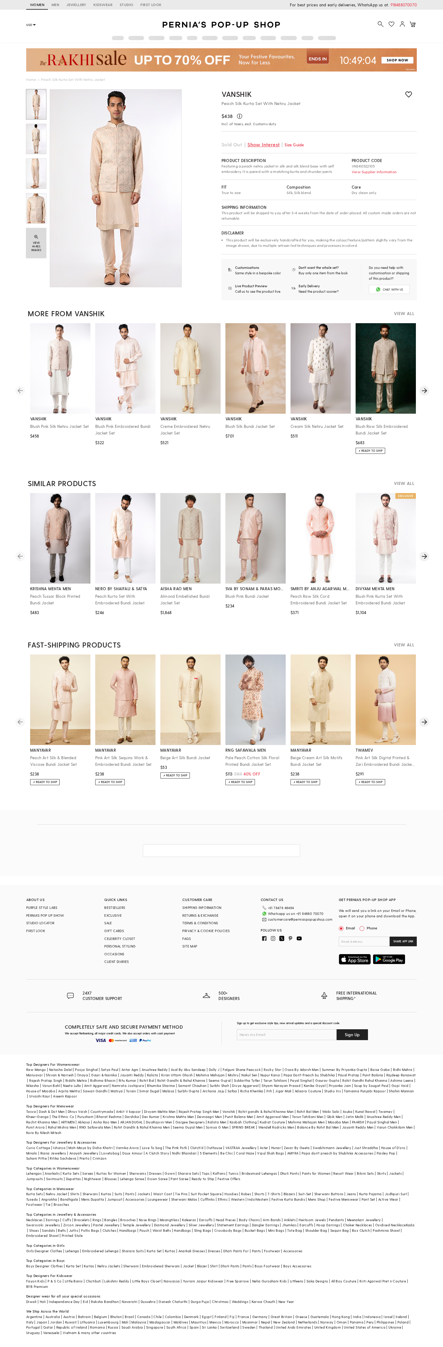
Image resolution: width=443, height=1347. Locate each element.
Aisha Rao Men (105, 1122)
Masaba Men (338, 1122)
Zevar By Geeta (297, 1148)
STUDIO (126, 4)
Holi (43, 1302)
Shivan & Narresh (60, 1075)
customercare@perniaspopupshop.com (300, 919)
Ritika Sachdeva (63, 1158)
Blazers (289, 1194)
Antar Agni (130, 1070)
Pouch (144, 1230)
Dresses (155, 1173)
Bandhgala (69, 1199)
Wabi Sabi (331, 1111)
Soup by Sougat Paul (371, 1085)
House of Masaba (40, 1091)
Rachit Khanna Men (42, 1122)
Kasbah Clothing (243, 1122)
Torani (131, 1091)
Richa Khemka (251, 1091)
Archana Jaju (214, 1091)
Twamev (385, 1111)
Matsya (117, 1091)
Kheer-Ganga (37, 1117)
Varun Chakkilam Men (395, 1127)
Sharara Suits (133, 1251)
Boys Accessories (297, 1266)
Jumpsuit (114, 1199)
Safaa (232, 1091)
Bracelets (82, 1220)
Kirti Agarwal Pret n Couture (383, 1281)
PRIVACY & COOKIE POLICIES (206, 931)
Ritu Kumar (128, 1080)
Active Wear (388, 1199)
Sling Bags (202, 1230)
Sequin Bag (339, 1230)
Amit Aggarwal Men (272, 1117)
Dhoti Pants (289, 1173)
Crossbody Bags (228, 1230)
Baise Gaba (380, 1070)
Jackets (395, 1173)
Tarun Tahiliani (275, 1080)
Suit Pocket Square (206, 1194)
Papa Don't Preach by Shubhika (309, 1075)
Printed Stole (72, 1235)
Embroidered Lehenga (100, 1251)
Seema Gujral (220, 1080)
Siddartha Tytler (247, 1080)
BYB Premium (37, 1286)
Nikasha (32, 1085)
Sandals (48, 1230)
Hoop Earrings (328, 1225)
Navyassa (172, 1281)
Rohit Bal (147, 1080)
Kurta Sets (71, 1173)
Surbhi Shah (219, 1085)
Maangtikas (169, 1220)
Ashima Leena (401, 1080)
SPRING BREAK (243, 1127)
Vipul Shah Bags (270, 1153)
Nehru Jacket (56, 1194)
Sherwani (90, 1194)
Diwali (31, 1302)
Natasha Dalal (60, 1070)
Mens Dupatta (92, 1199)
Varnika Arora (127, 1148)
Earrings (52, 1220)
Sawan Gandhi (95, 1091)
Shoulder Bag (316, 1230)
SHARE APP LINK (403, 941)
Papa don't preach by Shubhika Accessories (337, 1153)
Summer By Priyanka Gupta (344, 1070)
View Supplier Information (374, 172)
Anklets (290, 1220)
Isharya (59, 1148)
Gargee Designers (190, 1122)
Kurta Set (154, 1251)
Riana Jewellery (53, 1153)
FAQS (186, 939)
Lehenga (72, 1251)
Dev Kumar (151, 1117)
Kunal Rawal (365, 1111)
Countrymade (101, 1111)
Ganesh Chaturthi (173, 1302)
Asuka (347, 1111)
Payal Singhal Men (382, 1122)
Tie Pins (181, 1194)
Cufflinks (207, 1199)
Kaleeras (189, 1220)
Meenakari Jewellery (364, 1220)
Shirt (214, 1266)
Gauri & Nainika (104, 1075)
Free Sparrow (238, 1281)
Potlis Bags (90, 1230)
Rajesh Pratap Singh (45, 1080)
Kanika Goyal (315, 1085)
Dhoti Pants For (236, 1251)
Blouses (111, 1179)
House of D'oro (393, 1148)
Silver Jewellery (201, 1225)
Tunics (233, 1173)
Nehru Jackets (108, 1266)
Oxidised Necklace (390, 1225)
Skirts (381, 1173)
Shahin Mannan (401, 1091)
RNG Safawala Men (95, 1127)
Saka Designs (317, 1281)
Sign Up (352, 1034)
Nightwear (93, 1179)
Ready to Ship (203, 1179)
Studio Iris (332, 1091)
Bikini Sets (365, 1173)
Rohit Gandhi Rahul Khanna (364, 1080)
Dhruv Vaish (77, 1111)
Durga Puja (200, 1302)
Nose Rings (148, 1220)
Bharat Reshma (108, 1117)
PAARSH (358, 1122)
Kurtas (106, 1194)
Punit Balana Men (239, 1117)
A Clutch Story (157, 1153)
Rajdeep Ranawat (401, 1075)
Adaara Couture (308, 1091)
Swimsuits (54, 1179)
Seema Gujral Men (188, 1127)
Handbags (127, 1230)
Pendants (336, 1220)
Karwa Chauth (263, 1302)
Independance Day (64, 1302)
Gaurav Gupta (327, 1080)
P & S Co (54, 1281)
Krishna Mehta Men (178, 1117)
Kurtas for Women (111, 1173)
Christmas (220, 1302)
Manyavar (34, 1075)
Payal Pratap (349, 1075)
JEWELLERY (76, 4)
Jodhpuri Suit (396, 1194)
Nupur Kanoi (270, 1075)
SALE (108, 923)
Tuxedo (32, 1199)
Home (31, 79)
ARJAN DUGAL (131, 1122)
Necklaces (34, 1220)
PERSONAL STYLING (120, 946)
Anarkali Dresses (191, 1251)
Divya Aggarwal (245, 1085)
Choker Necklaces (357, 1225)
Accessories (134, 1199)
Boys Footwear (267, 1266)
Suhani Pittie (36, 1158)
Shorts (259, 1194)
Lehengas (34, 1173)
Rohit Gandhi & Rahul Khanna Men (142, 1127)
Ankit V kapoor (128, 1111)
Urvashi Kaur (39, 1096)
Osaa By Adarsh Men (301, 1070)
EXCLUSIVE (113, 915)
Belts (62, 1230)
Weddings (240, 1302)
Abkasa (84, 1122)
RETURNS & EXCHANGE (200, 915)
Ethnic (223, 1199)
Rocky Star (272, 1070)
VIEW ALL (404, 313)
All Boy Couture (344, 1281)
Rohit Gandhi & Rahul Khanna (181, 1080)
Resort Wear (343, 1173)
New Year (286, 1302)
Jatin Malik (354, 1117)
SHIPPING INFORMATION (201, 907)
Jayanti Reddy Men (358, 1127)
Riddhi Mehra (76, 1080)
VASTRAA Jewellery (241, 1148)
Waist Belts (161, 1230)
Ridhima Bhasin (103, 1080)
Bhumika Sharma (161, 1085)
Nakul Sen (249, 1075)
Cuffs (66, 1220)
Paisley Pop (386, 1153)
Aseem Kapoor (65, 1096)
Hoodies (231, 1194)
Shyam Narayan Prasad (281, 1085)
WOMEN (37, 4)
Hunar (276, 1148)
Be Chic (226, 1153)
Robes (246, 1194)
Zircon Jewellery (76, 1225)
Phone (372, 928)
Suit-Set (304, 1194)
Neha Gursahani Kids (269, 1281)
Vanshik (237, 94)
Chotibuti (94, 1281)
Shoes (34, 1230)
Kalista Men (217, 1122)
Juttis (73, 1230)
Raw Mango (36, 1070)
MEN (55, 4)
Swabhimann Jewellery (332, 1148)
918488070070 (404, 4)
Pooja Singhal (86, 1070)
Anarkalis (52, 1173)
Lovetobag (110, 1153)
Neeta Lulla (72, 1085)
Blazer (202, 1266)
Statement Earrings (233, 1225)
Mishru (233, 1075)
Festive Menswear (343, 1199)
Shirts (74, 1194)
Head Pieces (226, 1220)
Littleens (296, 1281)
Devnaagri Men (209, 1117)
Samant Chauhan (192, 1085)
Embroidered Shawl (42, 1235)
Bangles (110, 1220)
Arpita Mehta (69, 1091)
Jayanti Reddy (132, 1075)
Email (350, 928)
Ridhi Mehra (402, 1070)
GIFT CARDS (114, 931)
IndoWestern (257, 1199)
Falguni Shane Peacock (242, 1070)
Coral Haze (245, 1153)
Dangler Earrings (265, 1225)
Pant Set (368, 1199)
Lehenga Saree (132, 1179)
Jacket (188, 1266)
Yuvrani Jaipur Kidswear (203, 1281)
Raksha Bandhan (105, 1302)
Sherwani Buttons (328, 1194)
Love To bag (152, 1148)
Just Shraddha (366, 1148)
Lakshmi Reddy (116, 1281)
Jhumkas (289, 1225)
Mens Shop (317, 1199)
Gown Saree (157, 1179)
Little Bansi (74, 1281)
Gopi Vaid (400, 1085)
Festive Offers (229, 1179)
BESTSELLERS (114, 907)
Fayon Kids (35, 1281)
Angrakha (49, 1199)
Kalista (152, 1075)
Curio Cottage (38, 1148)
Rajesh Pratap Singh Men (199, 1111)
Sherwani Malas (184, 1199)
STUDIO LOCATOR (40, 923)
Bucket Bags (255, 1230)
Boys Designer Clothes (44, 1266)
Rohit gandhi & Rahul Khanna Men (266, 1111)
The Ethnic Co (63, 1117)
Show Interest (263, 144)
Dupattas (73, 1179)
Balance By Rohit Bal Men (318, 1127)
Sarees (87, 1173)
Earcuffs (206, 1220)
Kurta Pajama (370, 1194)
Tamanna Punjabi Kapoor (365, 1091)
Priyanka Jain (340, 1085)
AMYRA (293, 1153)
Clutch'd (196, 1148)
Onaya (82, 1075)
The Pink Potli (176, 1148)
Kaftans (219, 1173)
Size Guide (294, 144)
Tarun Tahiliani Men (308, 1117)
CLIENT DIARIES (116, 961)
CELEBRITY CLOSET (119, 939)
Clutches (109, 1230)
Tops (206, 1173)
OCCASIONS (114, 954)
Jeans (351, 1194)
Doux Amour (132, 1153)
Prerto (85, 1158)
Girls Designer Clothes (44, 1251)
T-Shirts (274, 1194)
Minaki (31, 1153)
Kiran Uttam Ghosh (177, 1075)
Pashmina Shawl (386, 1230)
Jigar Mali (283, 1091)
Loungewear (158, 1199)
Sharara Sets (188, 1173)
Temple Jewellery (137, 1225)
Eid (85, 1302)
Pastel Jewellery (106, 1225)
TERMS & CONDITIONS (200, 923)
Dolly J (214, 1070)
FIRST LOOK (151, 4)
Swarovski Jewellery (43, 1225)
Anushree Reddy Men (384, 1117)
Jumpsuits (34, 1179)
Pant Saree (179, 1179)
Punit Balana (373, 1075)
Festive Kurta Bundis (288, 1199)
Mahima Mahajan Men (306, 1122)
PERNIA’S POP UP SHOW (45, 915)
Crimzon (99, 1158)
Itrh (269, 1091)
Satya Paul (109, 1070)
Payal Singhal (301, 1080)
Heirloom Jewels (312, 1220)
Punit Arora (35, 1127)
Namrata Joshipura (128, 1085)
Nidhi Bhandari (184, 1153)
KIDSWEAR (102, 4)
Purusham (85, 1117)
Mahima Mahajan (210, 1075)
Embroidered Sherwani (161, 1266)
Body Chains (249, 1220)
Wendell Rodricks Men (276, 1127)
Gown (170, 1173)
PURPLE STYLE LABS (42, 907)
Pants (129, 1194)
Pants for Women (316, 1173)
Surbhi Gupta (189, 1091)
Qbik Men (334, 1117)
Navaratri (130, 1302)
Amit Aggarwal (96, 1085)
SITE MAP (189, 946)
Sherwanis (137, 1173)
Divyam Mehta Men (159, 1111)
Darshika (132, 1117)
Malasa (168, 1091)
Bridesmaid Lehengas (259, 1173)
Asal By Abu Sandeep (188, 1070)
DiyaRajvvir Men (159, 1122)
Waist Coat (162, 1194)
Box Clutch (361, 1230)
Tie (48, 1204)
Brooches (61, 1204)
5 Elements (208, 1153)
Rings (97, 1220)
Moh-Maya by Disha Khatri (90, 1148)
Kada (410, 1225)
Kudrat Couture (272, 1122)
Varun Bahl (51, 1085)
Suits (118, 1194)
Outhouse (214, 1148)
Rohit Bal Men (308, 1111)
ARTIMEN (68, 1122)
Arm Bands (272, 1220)
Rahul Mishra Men (62, 1127)
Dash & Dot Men (52, 1111)
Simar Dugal (149, 1091)
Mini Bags (276, 1230)
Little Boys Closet (146, 1281)
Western (237, 1199)
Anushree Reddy (155, 1070)
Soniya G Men (217, 1127)
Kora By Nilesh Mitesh (43, 1133)
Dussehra (148, 1302)
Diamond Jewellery (170, 1225)
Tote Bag (294, 1230)
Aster (264, 1148)
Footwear (34, 1204)
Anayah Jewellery (83, 1153)
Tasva (31, 1111)
